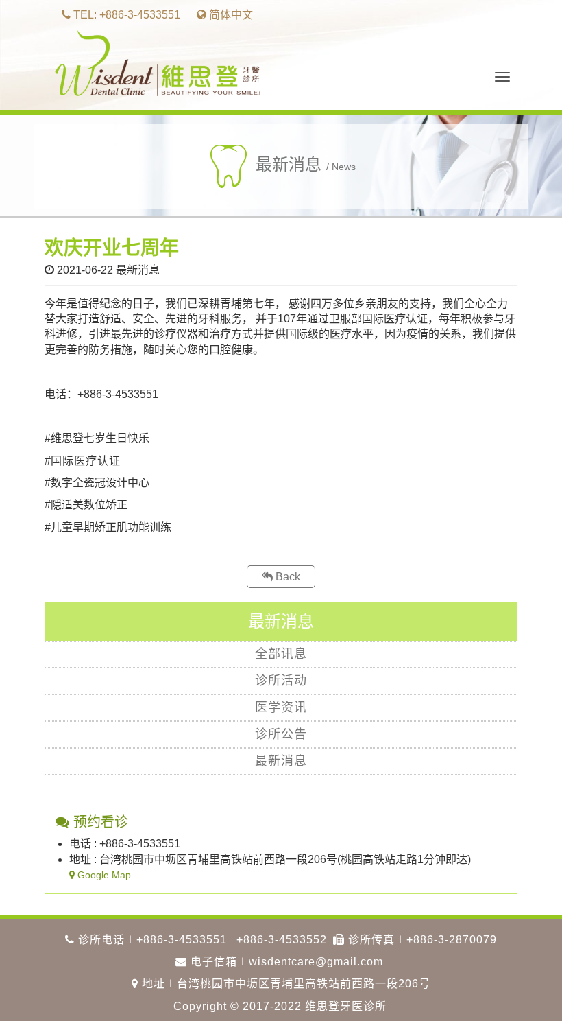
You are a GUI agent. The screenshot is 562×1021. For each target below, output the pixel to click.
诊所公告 (281, 734)
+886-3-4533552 (281, 940)
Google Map (103, 874)
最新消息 (281, 761)
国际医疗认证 (86, 461)
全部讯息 (281, 654)
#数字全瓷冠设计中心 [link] (97, 483)
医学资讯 (281, 707)
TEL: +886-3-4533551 (125, 15)
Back (286, 577)
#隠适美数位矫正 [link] (86, 504)
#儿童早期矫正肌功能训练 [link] (108, 527)
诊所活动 (281, 681)
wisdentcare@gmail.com (316, 961)
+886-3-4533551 (181, 940)
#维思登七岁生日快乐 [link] (97, 438)
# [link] (48, 461)
